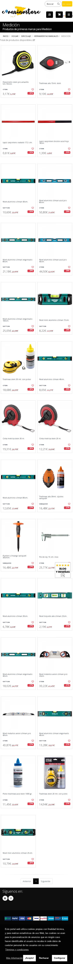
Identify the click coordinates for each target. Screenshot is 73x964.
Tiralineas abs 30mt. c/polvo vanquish (51, 498)
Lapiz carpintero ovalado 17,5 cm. (17, 142)
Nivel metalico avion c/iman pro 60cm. (17, 734)
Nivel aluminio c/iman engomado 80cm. (17, 261)
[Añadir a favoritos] (32, 89)
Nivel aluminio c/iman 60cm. (15, 202)
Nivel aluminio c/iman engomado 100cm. (17, 320)
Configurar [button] (59, 958)
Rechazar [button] (44, 958)
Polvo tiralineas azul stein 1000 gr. (17, 794)
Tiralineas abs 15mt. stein (50, 83)
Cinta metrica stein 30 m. (14, 439)
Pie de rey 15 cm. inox (48, 557)
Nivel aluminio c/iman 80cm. (15, 498)
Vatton (6, 208)
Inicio (5, 36)
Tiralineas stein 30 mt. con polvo (17, 379)
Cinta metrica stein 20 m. (50, 439)
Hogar (15, 36)
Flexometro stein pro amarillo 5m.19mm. (16, 83)
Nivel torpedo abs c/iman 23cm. (53, 616)
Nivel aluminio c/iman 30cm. (15, 616)
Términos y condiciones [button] (17, 949)
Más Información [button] (14, 958)
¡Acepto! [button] (29, 958)
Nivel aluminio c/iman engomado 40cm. (54, 734)
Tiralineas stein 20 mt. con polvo (53, 794)
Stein (5, 89)
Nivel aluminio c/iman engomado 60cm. (17, 675)
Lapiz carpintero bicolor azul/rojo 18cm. (54, 142)
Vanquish (43, 504)
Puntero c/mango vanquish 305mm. (14, 557)
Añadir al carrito (19, 100)
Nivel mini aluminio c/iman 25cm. (18, 853)
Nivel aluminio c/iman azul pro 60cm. (53, 261)
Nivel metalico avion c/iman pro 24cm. (53, 675)
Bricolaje (26, 36)
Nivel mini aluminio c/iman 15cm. (54, 320)
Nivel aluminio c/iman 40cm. (52, 379)
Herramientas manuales (46, 36)
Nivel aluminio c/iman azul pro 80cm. (53, 202)
